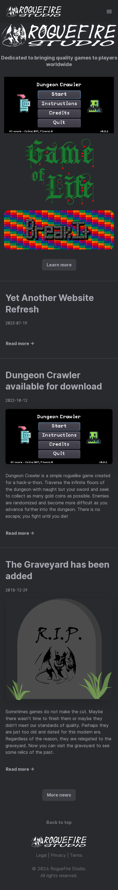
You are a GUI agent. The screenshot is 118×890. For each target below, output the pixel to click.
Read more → (20, 343)
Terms (76, 855)
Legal (41, 855)
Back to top (59, 822)
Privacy (58, 855)
